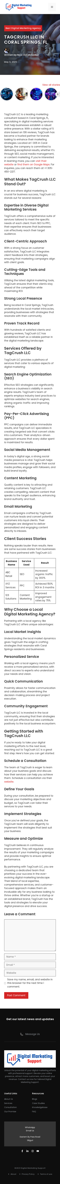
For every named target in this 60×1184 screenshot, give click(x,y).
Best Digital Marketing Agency (23, 28)
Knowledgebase (39, 1107)
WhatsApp (30, 1127)
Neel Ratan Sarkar (28, 55)
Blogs (34, 1099)
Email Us (30, 1130)
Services (8, 1103)
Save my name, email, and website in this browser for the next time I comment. (30, 983)
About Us (8, 1099)
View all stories (51, 85)
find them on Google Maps (33, 164)
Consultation (10, 1107)
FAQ (34, 1111)
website (9, 781)
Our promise (10, 1111)
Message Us (32, 1034)
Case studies (38, 1103)
